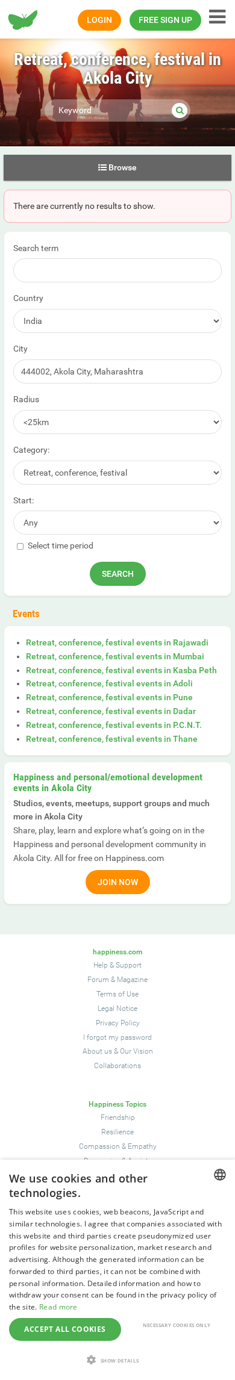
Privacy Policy (118, 1023)
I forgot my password (117, 1037)
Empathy (142, 1146)
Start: (23, 500)
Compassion (99, 1146)
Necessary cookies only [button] (177, 1325)
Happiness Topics (117, 1104)
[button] (117, 1360)
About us (97, 1051)
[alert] (117, 1270)
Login (99, 20)
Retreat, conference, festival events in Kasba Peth (121, 670)
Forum (98, 979)
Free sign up (165, 20)
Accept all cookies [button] (64, 1329)
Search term (35, 248)
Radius (26, 399)
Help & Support (117, 965)
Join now (118, 882)
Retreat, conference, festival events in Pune (109, 697)
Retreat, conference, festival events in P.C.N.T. (114, 725)
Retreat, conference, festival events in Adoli (109, 683)
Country (28, 298)
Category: (31, 450)
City (20, 348)
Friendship (118, 1117)
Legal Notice (117, 1008)
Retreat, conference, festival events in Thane (112, 739)
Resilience (117, 1132)
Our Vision (136, 1051)
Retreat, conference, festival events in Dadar (111, 711)
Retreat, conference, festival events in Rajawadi (117, 642)
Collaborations (117, 1065)
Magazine (132, 979)
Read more (58, 1307)
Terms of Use (117, 994)
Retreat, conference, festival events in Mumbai (115, 656)
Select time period (59, 545)
